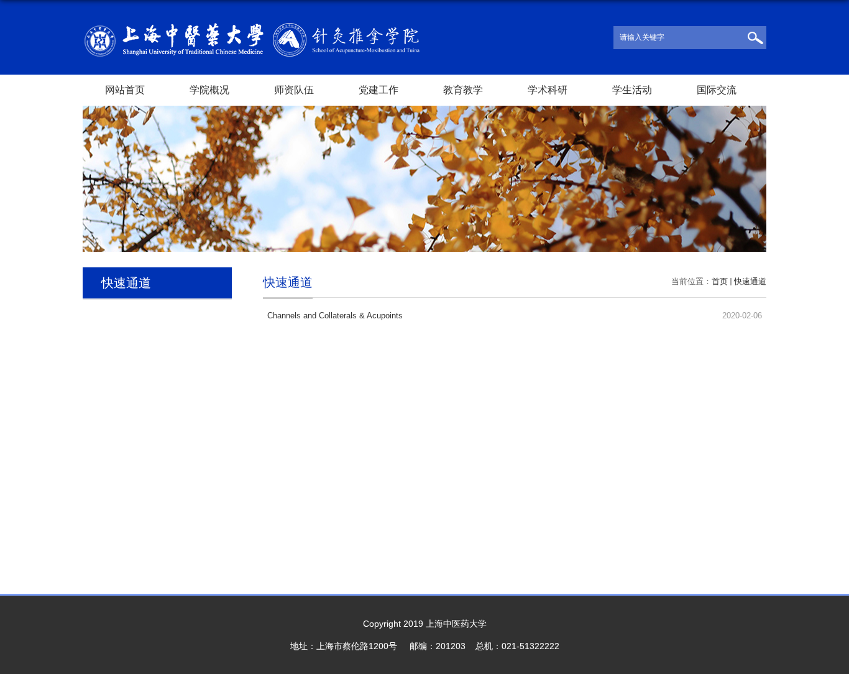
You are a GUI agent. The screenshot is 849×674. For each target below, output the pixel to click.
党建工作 (378, 90)
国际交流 (717, 90)
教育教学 (463, 90)
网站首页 (125, 90)
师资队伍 (294, 90)
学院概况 (209, 90)
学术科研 (547, 90)
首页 (720, 281)
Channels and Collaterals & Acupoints (335, 315)
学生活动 (632, 90)
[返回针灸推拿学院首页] (251, 27)
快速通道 (750, 281)
